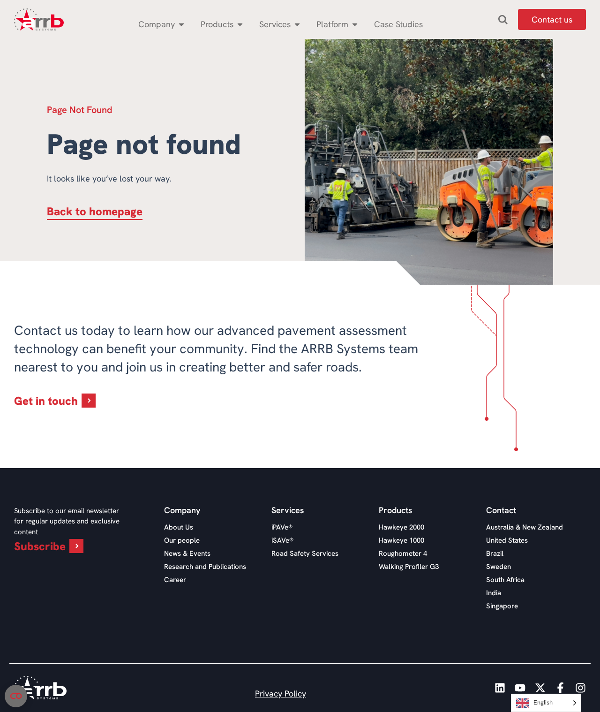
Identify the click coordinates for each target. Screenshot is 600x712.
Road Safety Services (304, 553)
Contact (501, 510)
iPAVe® (281, 527)
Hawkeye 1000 (401, 540)
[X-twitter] (540, 687)
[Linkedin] (500, 687)
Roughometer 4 (403, 553)
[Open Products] (240, 24)
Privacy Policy (280, 693)
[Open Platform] (355, 24)
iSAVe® (282, 540)
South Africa (505, 579)
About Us (178, 527)
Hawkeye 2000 (401, 527)
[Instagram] (580, 687)
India (493, 593)
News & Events (187, 553)
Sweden (498, 566)
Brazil (494, 553)
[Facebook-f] (560, 687)
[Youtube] (520, 687)
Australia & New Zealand (524, 527)
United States (507, 540)
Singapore (502, 606)
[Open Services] (297, 24)
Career (175, 579)
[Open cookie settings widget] (16, 696)
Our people (182, 540)
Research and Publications (205, 566)
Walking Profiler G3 (409, 566)
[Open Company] (181, 24)
